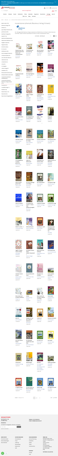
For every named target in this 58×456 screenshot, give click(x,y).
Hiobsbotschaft (40, 73)
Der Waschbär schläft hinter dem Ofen (30, 342)
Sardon (27, 296)
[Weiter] (39, 398)
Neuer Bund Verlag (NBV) (7, 96)
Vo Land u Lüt (40, 340)
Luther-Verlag (5, 68)
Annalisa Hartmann (41, 276)
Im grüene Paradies (41, 203)
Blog (29, 16)
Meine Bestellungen (5, 440)
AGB (16, 448)
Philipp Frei (18, 299)
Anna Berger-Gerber (41, 366)
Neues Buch (4, 93)
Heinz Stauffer (39, 228)
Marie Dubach (39, 184)
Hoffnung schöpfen (52, 362)
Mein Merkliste (4, 442)
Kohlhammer (5, 51)
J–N (10, 19)
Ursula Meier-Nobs (19, 228)
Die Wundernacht (51, 250)
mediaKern (4, 70)
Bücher (5, 14)
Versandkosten (18, 439)
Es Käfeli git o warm (41, 226)
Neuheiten (42, 14)
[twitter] (51, 453)
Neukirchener (5, 91)
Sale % (53, 14)
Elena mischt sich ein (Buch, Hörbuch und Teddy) (41, 297)
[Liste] (56, 36)
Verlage (48, 14)
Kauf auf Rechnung (32, 439)
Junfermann (5, 31)
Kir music (4, 49)
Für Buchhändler (46, 445)
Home (2, 19)
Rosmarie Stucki (40, 141)
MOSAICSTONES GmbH (7, 74)
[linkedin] (53, 453)
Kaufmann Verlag (6, 34)
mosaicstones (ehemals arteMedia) (6, 77)
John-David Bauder (30, 344)
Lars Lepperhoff (40, 97)
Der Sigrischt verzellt (52, 387)
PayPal (30, 442)
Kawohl (4, 36)
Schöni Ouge (39, 387)
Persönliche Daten (4, 439)
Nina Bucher (18, 278)
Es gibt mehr (18, 94)
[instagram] (48, 453)
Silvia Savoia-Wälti (51, 76)
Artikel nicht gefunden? (26, 10)
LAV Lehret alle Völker (6, 57)
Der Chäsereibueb (40, 182)
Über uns (25, 16)
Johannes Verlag (6, 25)
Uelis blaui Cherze (19, 139)
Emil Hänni (50, 119)
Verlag (44, 441)
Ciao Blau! (50, 94)
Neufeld (4, 89)
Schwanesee (18, 362)
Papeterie (36, 14)
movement (4, 85)
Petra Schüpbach (40, 99)
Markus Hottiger (29, 256)
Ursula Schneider (19, 389)
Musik (14, 14)
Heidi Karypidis (51, 319)
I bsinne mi (39, 318)
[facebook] (43, 453)
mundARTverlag (5, 87)
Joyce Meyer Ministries (7, 29)
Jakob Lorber (5, 23)
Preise (16, 440)
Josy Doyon (28, 119)
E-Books (10, 14)
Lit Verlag (4, 66)
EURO (56, 10)
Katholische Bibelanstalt (7, 38)
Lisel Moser (39, 119)
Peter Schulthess (29, 75)
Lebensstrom (5, 59)
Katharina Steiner (51, 184)
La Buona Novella (6, 55)
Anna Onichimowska (52, 252)
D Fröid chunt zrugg (52, 203)
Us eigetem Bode (19, 387)
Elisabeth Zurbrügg (19, 204)
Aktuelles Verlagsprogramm (48, 439)
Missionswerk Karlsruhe (7, 72)
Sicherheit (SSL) (32, 446)
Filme (25, 14)
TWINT (30, 444)
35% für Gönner (46, 442)
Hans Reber (50, 389)
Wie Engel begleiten (30, 73)
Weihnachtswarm (29, 226)
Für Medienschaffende (47, 446)
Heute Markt (50, 296)
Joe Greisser (18, 56)
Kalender (30, 14)
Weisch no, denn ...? (20, 226)
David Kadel (50, 53)
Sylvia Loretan (18, 185)
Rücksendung (17, 444)
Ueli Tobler (50, 232)
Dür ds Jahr (50, 340)
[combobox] (12, 10)
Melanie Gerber (19, 276)
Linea (3, 64)
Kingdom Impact (5, 42)
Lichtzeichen (5, 61)
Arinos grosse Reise (52, 139)
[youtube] (46, 453)
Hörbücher (20, 14)
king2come (5, 44)
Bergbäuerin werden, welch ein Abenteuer (29, 319)
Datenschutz (17, 446)
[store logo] (8, 8)
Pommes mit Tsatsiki (52, 318)
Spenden (44, 443)
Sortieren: (37, 36)
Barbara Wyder (18, 141)
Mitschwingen (29, 362)
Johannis (4, 27)
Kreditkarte (31, 440)
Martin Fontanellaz (30, 228)
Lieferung (17, 442)
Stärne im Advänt (19, 203)
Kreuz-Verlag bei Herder (7, 53)
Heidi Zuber (39, 319)
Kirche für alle (5, 46)
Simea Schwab (18, 164)
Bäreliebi (39, 362)
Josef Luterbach (19, 319)
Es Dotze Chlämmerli (41, 139)
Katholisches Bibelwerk (7, 40)
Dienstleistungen (46, 448)
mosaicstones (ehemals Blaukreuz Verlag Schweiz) (7, 82)
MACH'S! (17, 318)
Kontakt (34, 16)
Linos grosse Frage (51, 182)
